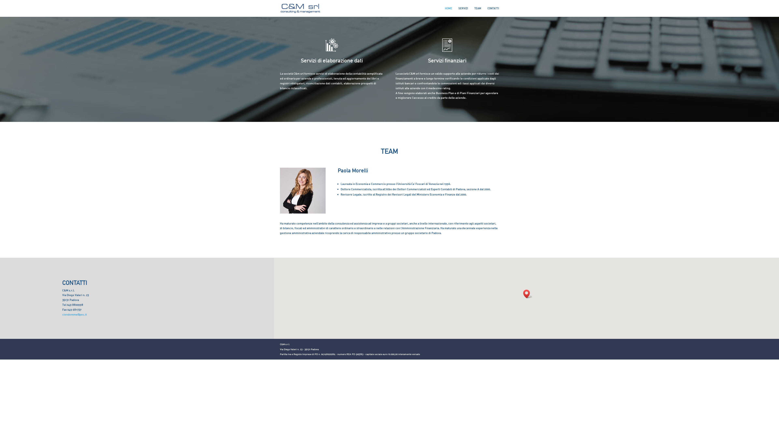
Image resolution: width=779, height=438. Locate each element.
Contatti (493, 8)
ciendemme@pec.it (74, 314)
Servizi (463, 8)
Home (448, 8)
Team (477, 8)
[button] (528, 294)
